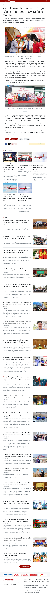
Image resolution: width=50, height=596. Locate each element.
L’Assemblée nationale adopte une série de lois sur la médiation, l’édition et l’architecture (16, 484)
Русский (43, 1)
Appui (47, 579)
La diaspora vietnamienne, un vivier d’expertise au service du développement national (17, 323)
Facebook (6, 144)
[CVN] (16, 575)
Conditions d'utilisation (38, 579)
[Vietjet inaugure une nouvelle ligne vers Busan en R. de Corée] (25, 157)
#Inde (21, 139)
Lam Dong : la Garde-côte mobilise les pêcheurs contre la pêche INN (14, 554)
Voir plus (7, 217)
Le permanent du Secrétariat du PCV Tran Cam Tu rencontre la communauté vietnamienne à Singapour (17, 435)
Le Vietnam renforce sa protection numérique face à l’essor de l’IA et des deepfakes (16, 358)
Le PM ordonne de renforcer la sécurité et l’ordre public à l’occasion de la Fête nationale (16, 520)
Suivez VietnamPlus (33, 144)
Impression (12, 144)
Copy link (15, 144)
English (29, 1)
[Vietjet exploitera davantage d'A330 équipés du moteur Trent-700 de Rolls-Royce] (10, 157)
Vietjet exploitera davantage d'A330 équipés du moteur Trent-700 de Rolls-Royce (8, 167)
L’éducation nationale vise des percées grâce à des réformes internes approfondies (16, 251)
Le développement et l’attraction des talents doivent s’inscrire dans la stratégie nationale (16, 502)
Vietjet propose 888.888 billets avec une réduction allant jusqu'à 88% (9, 197)
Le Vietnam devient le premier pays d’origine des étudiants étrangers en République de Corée (16, 222)
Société (5, 4)
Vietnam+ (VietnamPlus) (12, 1)
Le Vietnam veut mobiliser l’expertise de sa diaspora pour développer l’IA (15, 470)
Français (32, 1)
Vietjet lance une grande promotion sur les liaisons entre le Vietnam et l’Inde (40, 166)
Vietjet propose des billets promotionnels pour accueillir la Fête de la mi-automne (25, 197)
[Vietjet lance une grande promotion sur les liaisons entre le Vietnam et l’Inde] (40, 157)
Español (36, 1)
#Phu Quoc (27, 139)
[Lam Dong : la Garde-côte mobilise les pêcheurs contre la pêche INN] (40, 557)
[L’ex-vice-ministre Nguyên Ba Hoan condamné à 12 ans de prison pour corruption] (40, 417)
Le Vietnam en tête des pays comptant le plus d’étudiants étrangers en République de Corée (16, 237)
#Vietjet (7, 139)
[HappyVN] (42, 575)
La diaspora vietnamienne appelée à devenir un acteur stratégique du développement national (17, 455)
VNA (29, 581)
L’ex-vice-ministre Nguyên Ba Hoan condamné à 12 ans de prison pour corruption (17, 414)
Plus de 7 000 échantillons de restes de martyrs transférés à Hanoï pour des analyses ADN (17, 379)
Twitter (9, 144)
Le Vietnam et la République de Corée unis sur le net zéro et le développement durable (16, 270)
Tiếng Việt (25, 1)
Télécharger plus (25, 566)
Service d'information (36, 581)
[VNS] (8, 575)
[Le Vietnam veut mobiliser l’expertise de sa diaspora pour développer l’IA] (40, 472)
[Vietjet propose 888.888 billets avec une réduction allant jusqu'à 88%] (10, 188)
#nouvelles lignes (14, 139)
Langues (25, 581)
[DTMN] (24, 575)
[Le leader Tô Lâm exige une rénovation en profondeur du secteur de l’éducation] (40, 344)
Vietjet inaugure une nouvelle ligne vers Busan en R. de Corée (25, 165)
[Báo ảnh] (34, 575)
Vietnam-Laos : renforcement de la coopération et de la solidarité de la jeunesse (17, 539)
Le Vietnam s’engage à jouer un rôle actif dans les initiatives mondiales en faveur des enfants (16, 397)
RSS (44, 579)
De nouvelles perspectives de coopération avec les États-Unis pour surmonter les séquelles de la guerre (17, 305)
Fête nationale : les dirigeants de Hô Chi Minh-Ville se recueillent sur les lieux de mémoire (17, 285)
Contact (47, 581)
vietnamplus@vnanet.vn (31, 589)
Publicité (42, 581)
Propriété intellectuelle (28, 579)
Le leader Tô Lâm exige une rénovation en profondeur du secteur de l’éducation (15, 341)
